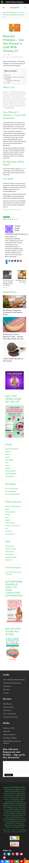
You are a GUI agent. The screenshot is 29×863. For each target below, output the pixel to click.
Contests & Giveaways (10, 717)
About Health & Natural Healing (14, 679)
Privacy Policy (7, 829)
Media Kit (6, 731)
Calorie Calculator (11, 549)
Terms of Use (15, 829)
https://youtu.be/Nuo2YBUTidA (12, 209)
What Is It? (8, 75)
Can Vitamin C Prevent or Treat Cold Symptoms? (14, 78)
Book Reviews (7, 704)
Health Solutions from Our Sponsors (12, 742)
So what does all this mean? (13, 80)
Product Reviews (8, 707)
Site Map (6, 689)
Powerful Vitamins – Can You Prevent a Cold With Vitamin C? (13, 44)
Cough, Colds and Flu (11, 57)
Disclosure (14, 831)
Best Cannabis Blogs (11, 488)
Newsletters (7, 686)
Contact (6, 693)
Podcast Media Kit (9, 734)
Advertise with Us (9, 728)
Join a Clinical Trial (9, 713)
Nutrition (20, 57)
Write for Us (7, 710)
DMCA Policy (22, 831)
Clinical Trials (9, 551)
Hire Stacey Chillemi (10, 738)
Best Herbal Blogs (10, 491)
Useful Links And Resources (12, 683)
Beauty (7, 457)
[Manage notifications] (25, 859)
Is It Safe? (7, 82)
